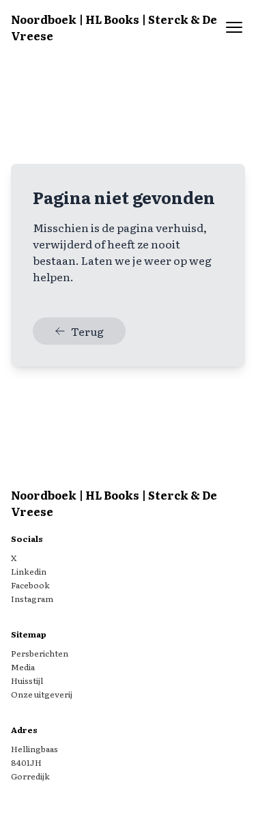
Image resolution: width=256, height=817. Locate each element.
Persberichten (39, 653)
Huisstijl (27, 680)
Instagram (32, 598)
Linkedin (28, 571)
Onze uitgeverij (41, 694)
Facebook (30, 584)
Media (23, 666)
